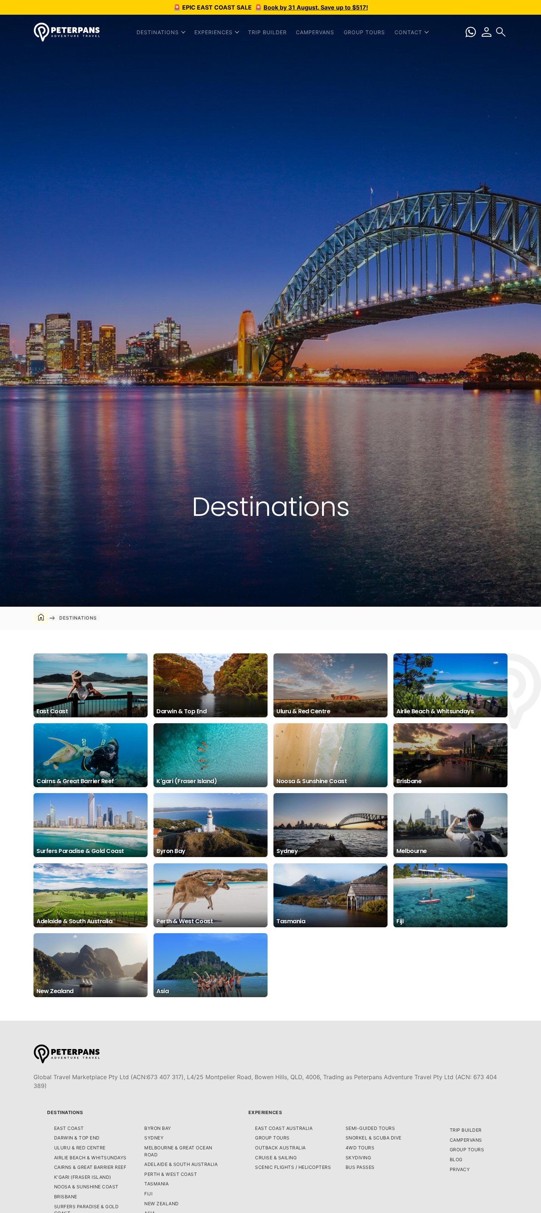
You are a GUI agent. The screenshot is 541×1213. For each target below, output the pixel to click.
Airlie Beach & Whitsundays (90, 1157)
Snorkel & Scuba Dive (374, 1138)
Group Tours (364, 32)
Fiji (148, 1193)
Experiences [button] (213, 32)
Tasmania (156, 1184)
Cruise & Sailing (276, 1157)
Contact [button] (408, 32)
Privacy (460, 1169)
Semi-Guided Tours (370, 1128)
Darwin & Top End (77, 1138)
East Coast (69, 1128)
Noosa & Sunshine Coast (86, 1186)
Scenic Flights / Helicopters (293, 1167)
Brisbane (65, 1196)
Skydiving (358, 1157)
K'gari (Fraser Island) (82, 1177)
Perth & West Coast (170, 1174)
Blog (456, 1159)
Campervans (315, 32)
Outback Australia (280, 1147)
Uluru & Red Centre (80, 1147)
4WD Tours (360, 1147)
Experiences (265, 1112)
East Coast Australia (283, 1128)
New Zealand (161, 1203)
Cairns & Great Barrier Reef (90, 1167)
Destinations (65, 1112)
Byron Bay (157, 1128)
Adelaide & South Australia (181, 1164)
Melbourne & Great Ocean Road (178, 1151)
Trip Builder (267, 32)
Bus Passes (360, 1167)
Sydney (153, 1138)
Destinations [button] (158, 32)
